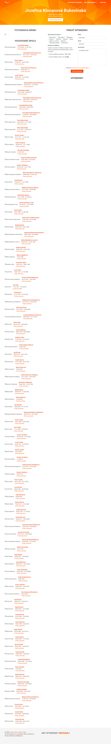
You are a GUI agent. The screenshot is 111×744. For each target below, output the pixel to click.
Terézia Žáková (21, 330)
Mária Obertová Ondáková (29, 375)
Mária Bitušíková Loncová (29, 240)
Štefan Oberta (19, 502)
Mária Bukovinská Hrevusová (32, 98)
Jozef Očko (17, 270)
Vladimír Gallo (19, 337)
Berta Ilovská (19, 644)
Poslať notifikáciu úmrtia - (59, 57)
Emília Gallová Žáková (26, 345)
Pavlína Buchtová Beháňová (30, 465)
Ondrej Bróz (17, 292)
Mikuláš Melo (19, 390)
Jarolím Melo (19, 712)
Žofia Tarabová (20, 143)
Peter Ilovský (19, 420)
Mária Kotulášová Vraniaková (32, 172)
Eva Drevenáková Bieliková (30, 539)
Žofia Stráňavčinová (24, 577)
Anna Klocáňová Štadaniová (31, 524)
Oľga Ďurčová (19, 607)
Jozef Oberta (19, 75)
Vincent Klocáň (20, 517)
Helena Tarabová (22, 472)
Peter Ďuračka (19, 667)
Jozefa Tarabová (22, 435)
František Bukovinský (25, 105)
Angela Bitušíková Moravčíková (34, 232)
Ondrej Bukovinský (23, 90)
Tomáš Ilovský (19, 652)
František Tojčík (21, 262)
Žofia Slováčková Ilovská (29, 157)
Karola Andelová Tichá (26, 202)
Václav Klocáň (19, 719)
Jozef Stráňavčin (22, 569)
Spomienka (81, 47)
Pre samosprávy (90, 3)
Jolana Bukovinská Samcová (32, 53)
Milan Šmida (18, 629)
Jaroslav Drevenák (23, 532)
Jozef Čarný (18, 487)
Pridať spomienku (22, 49)
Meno (79, 34)
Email (79, 41)
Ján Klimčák (18, 405)
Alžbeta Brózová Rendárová (31, 300)
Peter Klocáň (19, 704)
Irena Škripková (21, 562)
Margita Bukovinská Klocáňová (33, 83)
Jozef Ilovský (19, 637)
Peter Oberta (19, 60)
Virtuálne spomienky (75, 3)
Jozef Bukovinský (22, 45)
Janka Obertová (21, 509)
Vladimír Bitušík (21, 247)
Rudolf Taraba (19, 450)
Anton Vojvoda (20, 584)
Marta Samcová (21, 367)
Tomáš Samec (19, 360)
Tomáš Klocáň (19, 614)
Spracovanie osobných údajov (18, 732)
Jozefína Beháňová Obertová (32, 315)
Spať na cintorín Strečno (55, 19)
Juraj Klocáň (18, 180)
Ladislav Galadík (21, 689)
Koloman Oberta (21, 307)
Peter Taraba (18, 480)
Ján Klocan (17, 352)
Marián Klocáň (19, 674)
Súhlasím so (77, 68)
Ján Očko (16, 285)
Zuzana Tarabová (22, 457)
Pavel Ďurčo (18, 599)
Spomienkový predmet (54, 34)
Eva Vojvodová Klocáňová (29, 592)
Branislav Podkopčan (25, 382)
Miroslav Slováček (23, 150)
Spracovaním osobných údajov (81, 68)
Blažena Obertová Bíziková (30, 697)
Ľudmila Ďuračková (24, 659)
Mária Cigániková (22, 255)
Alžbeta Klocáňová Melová (30, 187)
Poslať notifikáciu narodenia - (60, 54)
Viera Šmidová (20, 622)
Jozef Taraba (19, 442)
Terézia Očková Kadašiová (30, 277)
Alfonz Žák (17, 322)
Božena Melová (20, 397)
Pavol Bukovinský (22, 120)
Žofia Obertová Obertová (28, 68)
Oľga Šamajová (20, 494)
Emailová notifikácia (53, 45)
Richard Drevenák (22, 547)
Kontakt (103, 3)
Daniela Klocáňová (23, 195)
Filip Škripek (18, 554)
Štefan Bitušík (19, 225)
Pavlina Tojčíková (22, 165)
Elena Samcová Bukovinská (30, 217)
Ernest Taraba (19, 135)
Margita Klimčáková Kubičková (33, 412)
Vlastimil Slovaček (23, 682)
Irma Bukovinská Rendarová (31, 113)
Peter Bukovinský (22, 128)
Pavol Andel (18, 210)
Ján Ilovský (17, 427)
